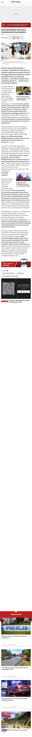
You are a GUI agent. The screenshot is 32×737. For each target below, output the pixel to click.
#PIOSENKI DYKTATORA (10, 276)
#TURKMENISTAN (8, 273)
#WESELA (20, 273)
